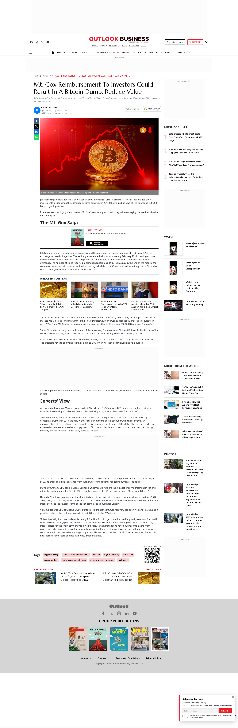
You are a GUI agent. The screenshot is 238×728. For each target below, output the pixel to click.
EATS (124, 45)
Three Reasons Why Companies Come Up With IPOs (192, 419)
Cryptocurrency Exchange (101, 560)
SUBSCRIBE (195, 42)
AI (146, 52)
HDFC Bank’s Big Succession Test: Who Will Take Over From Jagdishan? (114, 305)
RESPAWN (134, 45)
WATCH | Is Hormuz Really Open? (195, 245)
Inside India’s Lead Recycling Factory (195, 303)
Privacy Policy (153, 658)
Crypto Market (50, 560)
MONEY (103, 45)
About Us (86, 658)
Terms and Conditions (128, 658)
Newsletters (128, 52)
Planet (168, 52)
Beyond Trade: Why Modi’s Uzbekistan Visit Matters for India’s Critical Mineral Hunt (144, 305)
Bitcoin (96, 554)
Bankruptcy (123, 560)
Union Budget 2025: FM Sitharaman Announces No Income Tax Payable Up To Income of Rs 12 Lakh (193, 495)
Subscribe (225, 711)
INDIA (95, 45)
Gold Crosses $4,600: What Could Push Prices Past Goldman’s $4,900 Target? (52, 305)
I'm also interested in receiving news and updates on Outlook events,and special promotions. (209, 717)
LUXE (143, 45)
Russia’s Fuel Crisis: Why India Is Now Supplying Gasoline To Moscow (82, 304)
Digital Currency (111, 554)
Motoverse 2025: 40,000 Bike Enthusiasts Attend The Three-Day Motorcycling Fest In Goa (195, 468)
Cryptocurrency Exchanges (74, 560)
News (140, 52)
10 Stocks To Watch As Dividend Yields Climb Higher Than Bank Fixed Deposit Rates (193, 390)
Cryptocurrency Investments (76, 554)
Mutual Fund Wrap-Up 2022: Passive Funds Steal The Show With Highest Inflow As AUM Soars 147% (193, 375)
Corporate (85, 52)
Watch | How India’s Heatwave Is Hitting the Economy (194, 287)
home (36, 76)
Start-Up (153, 52)
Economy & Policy (106, 52)
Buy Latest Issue (175, 42)
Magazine (62, 52)
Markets (73, 52)
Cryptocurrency (51, 554)
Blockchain (128, 554)
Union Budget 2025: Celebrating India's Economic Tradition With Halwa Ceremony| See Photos (194, 522)
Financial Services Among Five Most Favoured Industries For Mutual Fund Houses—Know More (192, 404)
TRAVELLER (114, 45)
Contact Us (103, 658)
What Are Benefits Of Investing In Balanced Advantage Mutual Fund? (192, 434)
